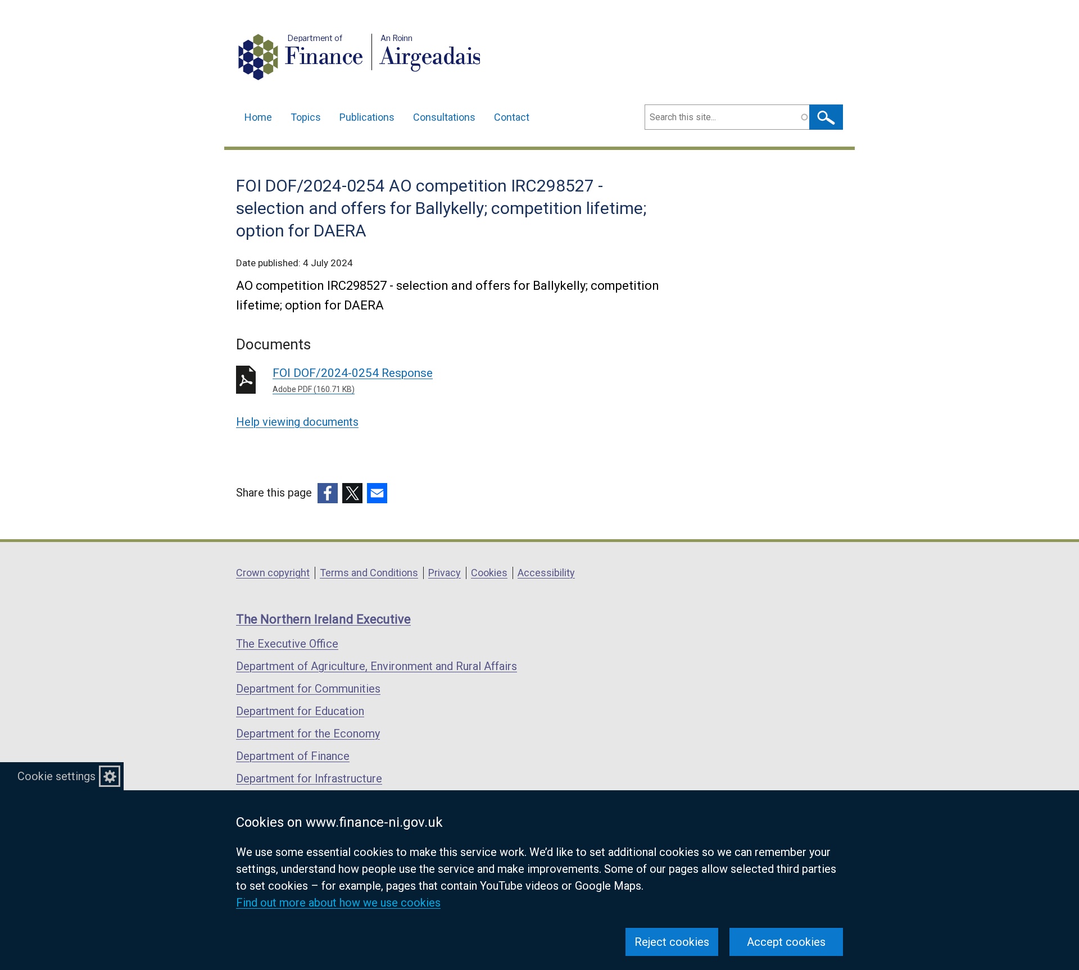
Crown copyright (273, 573)
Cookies (489, 573)
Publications (367, 117)
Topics (306, 117)
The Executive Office (287, 643)
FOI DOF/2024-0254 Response (353, 380)
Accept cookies (786, 942)
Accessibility (546, 573)
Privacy (444, 573)
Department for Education (300, 711)
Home (258, 117)
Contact (511, 117)
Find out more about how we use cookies (338, 902)
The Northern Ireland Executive (323, 619)
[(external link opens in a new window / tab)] (328, 493)
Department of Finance (293, 756)
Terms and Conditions (369, 573)
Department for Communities (308, 688)
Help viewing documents (297, 422)
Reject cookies (671, 942)
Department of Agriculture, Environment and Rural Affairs (376, 666)
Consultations (444, 117)
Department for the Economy (308, 733)
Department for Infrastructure (309, 778)
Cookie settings (56, 776)
